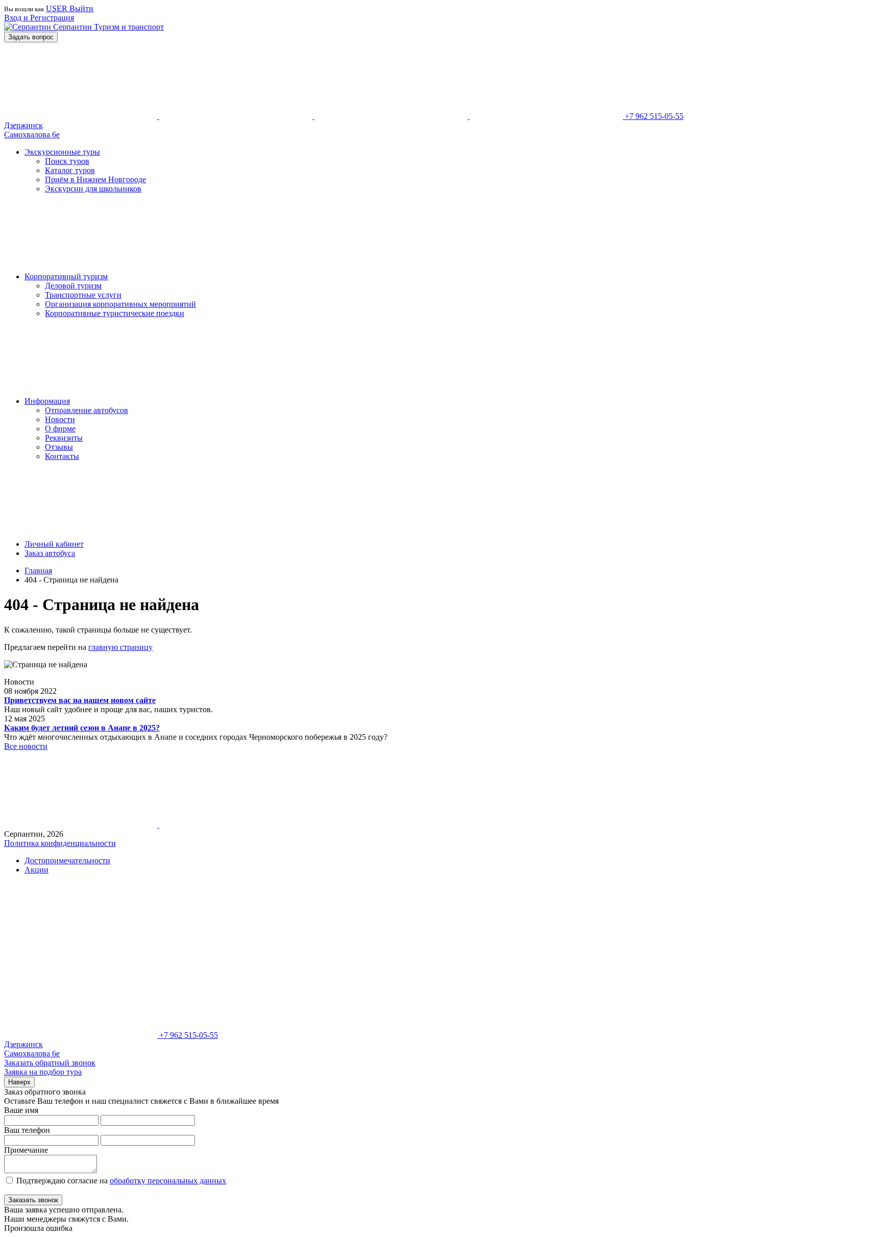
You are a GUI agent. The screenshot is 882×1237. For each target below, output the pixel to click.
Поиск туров (67, 161)
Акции (36, 869)
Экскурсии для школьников (93, 188)
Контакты (62, 456)
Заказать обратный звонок (49, 1062)
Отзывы (59, 447)
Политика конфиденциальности (60, 843)
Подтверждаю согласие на (121, 1180)
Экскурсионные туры (62, 152)
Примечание (26, 1150)
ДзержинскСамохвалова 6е (32, 130)
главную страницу (120, 647)
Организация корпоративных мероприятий (120, 304)
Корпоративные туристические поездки (114, 313)
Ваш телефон (27, 1130)
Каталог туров (70, 170)
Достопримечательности (67, 860)
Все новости (25, 746)
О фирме (60, 428)
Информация (47, 401)
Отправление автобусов (86, 410)
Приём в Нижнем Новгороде (95, 179)
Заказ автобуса (49, 553)
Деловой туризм (73, 285)
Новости (60, 419)
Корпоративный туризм (66, 276)
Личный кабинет (54, 544)
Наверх (19, 1082)
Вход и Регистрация (39, 17)
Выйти (81, 8)
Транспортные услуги (83, 294)
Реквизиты (64, 437)
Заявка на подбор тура (43, 1072)
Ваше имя (21, 1110)
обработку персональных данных (168, 1180)
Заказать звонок (33, 1200)
